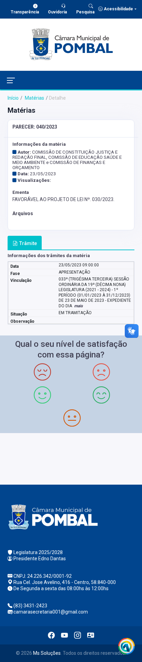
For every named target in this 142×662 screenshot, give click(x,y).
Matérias (34, 98)
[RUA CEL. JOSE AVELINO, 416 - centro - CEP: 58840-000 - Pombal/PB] (71, 458)
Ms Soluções (47, 653)
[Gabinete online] (90, 635)
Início (13, 98)
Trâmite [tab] (28, 243)
